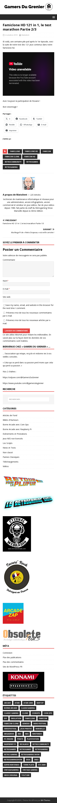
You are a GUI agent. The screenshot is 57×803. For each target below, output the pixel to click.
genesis (25, 723)
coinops (36, 713)
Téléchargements (10, 461)
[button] (53, 17)
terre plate (28, 765)
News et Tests (9, 447)
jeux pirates (26, 729)
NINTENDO (37, 734)
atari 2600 (28, 703)
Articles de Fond (10, 415)
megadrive (9, 734)
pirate (20, 739)
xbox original (11, 775)
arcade (7, 703)
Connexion (7, 652)
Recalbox (24, 744)
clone (25, 713)
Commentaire (9, 260)
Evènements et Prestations (15, 434)
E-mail (6, 289)
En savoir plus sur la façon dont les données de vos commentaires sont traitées (27, 337)
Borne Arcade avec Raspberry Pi (17, 429)
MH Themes (45, 800)
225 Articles (35, 194)
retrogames (32, 162)
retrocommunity (13, 162)
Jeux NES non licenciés (13, 438)
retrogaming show (30, 754)
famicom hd (29, 156)
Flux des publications (12, 657)
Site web (6, 297)
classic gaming (11, 713)
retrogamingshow (13, 759)
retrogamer (10, 749)
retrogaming (11, 167)
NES (26, 734)
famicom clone (12, 156)
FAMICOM (47, 151)
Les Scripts (7, 443)
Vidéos (6, 466)
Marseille (40, 729)
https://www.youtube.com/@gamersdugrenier (23, 383)
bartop (40, 703)
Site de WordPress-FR (12, 666)
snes (36, 759)
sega (28, 759)
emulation (16, 718)
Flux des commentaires (13, 662)
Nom (5, 280)
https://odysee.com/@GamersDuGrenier (21, 377)
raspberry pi (10, 744)
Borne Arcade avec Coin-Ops (16, 424)
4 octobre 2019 (11, 35)
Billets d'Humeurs (10, 420)
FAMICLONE (15, 151)
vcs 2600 (42, 765)
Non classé (8, 452)
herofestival (10, 729)
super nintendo (11, 765)
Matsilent (25, 35)
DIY (5, 718)
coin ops (48, 713)
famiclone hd (31, 151)
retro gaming (10, 754)
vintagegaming (11, 770)
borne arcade (10, 708)
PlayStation (33, 739)
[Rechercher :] (28, 399)
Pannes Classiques (11, 457)
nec (19, 734)
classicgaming (28, 708)
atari (17, 703)
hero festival (39, 723)
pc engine (8, 739)
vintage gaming (30, 770)
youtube (25, 775)
